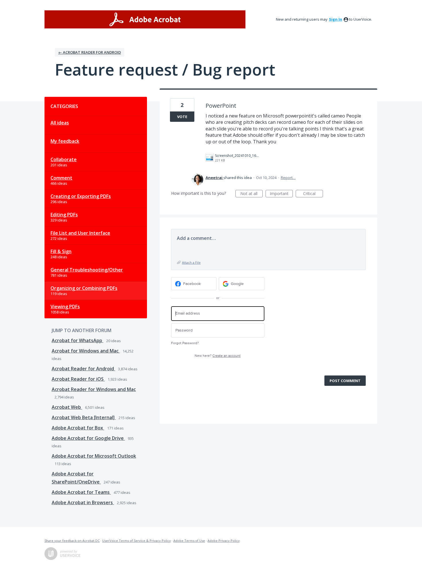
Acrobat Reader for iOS (78, 379)
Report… (288, 177)
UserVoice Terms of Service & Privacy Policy (136, 540)
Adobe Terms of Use (189, 540)
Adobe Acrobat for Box (78, 428)
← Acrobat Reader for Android (89, 52)
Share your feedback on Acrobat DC (72, 540)
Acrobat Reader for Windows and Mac (94, 389)
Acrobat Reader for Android (83, 368)
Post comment (345, 380)
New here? (218, 356)
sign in (335, 19)
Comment (61, 178)
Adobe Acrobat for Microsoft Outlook (94, 456)
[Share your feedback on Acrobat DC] (144, 19)
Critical (313, 194)
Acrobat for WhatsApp (77, 340)
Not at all (251, 194)
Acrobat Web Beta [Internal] (84, 417)
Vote (182, 116)
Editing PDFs (64, 214)
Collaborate (64, 159)
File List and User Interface (80, 233)
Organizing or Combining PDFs (84, 288)
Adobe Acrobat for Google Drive (88, 438)
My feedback (65, 141)
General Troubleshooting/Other (87, 270)
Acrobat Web (67, 407)
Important (281, 194)
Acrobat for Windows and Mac (86, 351)
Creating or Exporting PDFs (81, 196)
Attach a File (191, 262)
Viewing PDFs (65, 306)
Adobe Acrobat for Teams (81, 492)
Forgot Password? (185, 343)
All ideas (60, 123)
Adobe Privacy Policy (224, 540)
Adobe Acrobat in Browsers (83, 502)
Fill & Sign (61, 251)
